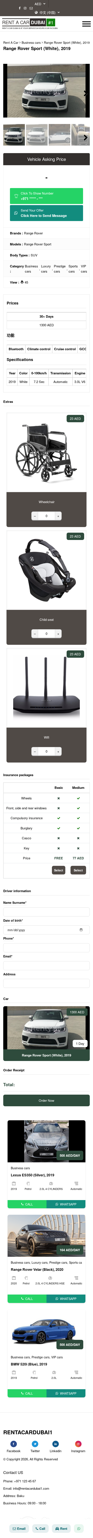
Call (29, 1204)
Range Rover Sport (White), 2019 (67, 42)
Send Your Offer (44, 213)
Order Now (46, 1100)
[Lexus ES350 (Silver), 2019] (46, 1140)
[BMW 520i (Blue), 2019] (46, 1330)
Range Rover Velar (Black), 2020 (37, 1269)
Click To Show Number (37, 196)
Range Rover (33, 233)
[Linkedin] (55, 1444)
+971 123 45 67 (25, 1481)
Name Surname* (14, 902)
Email (21, 1528)
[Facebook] (20, 8)
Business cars (31, 268)
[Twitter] (35, 1444)
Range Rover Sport (37, 244)
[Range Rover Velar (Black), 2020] (46, 1235)
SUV (34, 255)
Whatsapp (68, 1204)
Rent (63, 1528)
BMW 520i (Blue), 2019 (29, 1364)
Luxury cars (46, 268)
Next (83, 92)
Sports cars (73, 268)
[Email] (31, 8)
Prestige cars (60, 268)
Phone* (8, 938)
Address (9, 974)
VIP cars (84, 268)
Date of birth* (13, 920)
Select (58, 870)
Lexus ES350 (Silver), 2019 (32, 1175)
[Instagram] (25, 8)
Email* (7, 956)
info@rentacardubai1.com (31, 1488)
